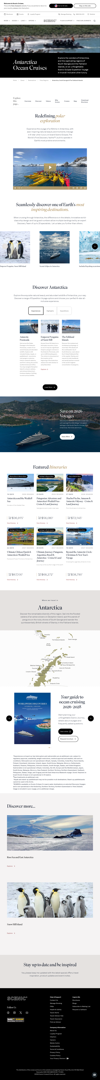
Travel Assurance (56, 1019)
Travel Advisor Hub (56, 1016)
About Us (53, 1031)
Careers (53, 1040)
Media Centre (55, 1043)
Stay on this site (85, 6)
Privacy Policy (55, 1052)
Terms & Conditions (57, 1049)
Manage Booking (66, 14)
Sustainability (55, 1046)
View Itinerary (11, 523)
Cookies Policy (55, 1056)
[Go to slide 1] (49, 747)
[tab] (35, 311)
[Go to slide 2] (50, 747)
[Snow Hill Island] (50, 900)
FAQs (52, 1006)
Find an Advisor (55, 1022)
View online (64, 732)
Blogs (74, 1003)
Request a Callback (79, 1010)
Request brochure (66, 739)
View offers (66, 437)
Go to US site (62, 6)
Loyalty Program (35, 14)
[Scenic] (50, 21)
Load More (48, 387)
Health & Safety (55, 1010)
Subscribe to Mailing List (81, 1006)
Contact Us (54, 1000)
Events (21, 14)
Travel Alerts (54, 1013)
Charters (53, 1037)
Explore (10, 866)
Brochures (9, 14)
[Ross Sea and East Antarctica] (50, 833)
